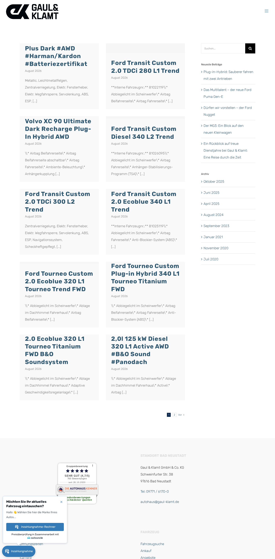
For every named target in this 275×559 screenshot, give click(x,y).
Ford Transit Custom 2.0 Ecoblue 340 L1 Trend (143, 201)
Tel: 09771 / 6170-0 (155, 491)
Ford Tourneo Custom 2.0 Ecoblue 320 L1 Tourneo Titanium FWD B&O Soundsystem (59, 346)
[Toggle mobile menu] (267, 11)
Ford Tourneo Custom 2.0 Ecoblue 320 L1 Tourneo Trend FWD (59, 281)
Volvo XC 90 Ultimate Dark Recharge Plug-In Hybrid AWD (58, 129)
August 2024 (213, 215)
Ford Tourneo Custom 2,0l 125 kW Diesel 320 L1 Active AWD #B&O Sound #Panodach (145, 346)
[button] (19, 551)
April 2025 (211, 204)
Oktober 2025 (214, 181)
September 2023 (216, 226)
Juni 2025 (211, 193)
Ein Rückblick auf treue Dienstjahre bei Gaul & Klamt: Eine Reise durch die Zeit (226, 150)
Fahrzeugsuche (152, 544)
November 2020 (216, 248)
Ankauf (146, 551)
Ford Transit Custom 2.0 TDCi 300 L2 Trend (57, 201)
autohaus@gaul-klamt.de (160, 502)
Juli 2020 (211, 259)
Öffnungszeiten (31, 544)
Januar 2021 (213, 237)
